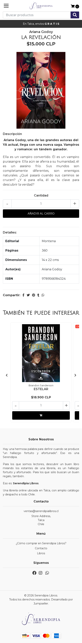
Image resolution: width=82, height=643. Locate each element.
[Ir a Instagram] (40, 573)
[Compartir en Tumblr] (38, 295)
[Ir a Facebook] (34, 573)
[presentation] (6, 375)
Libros (41, 553)
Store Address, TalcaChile (41, 520)
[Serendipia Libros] (41, 6)
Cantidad (41, 195)
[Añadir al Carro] (41, 415)
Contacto (41, 548)
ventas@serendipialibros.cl (41, 511)
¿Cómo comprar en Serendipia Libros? (41, 543)
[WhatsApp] (46, 573)
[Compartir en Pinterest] (33, 295)
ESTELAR (41, 389)
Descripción (12, 134)
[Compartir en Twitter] (28, 295)
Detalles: (10, 232)
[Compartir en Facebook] (23, 295)
